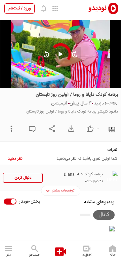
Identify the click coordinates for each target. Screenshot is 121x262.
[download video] (69, 128)
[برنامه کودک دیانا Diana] (111, 177)
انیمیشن (59, 103)
